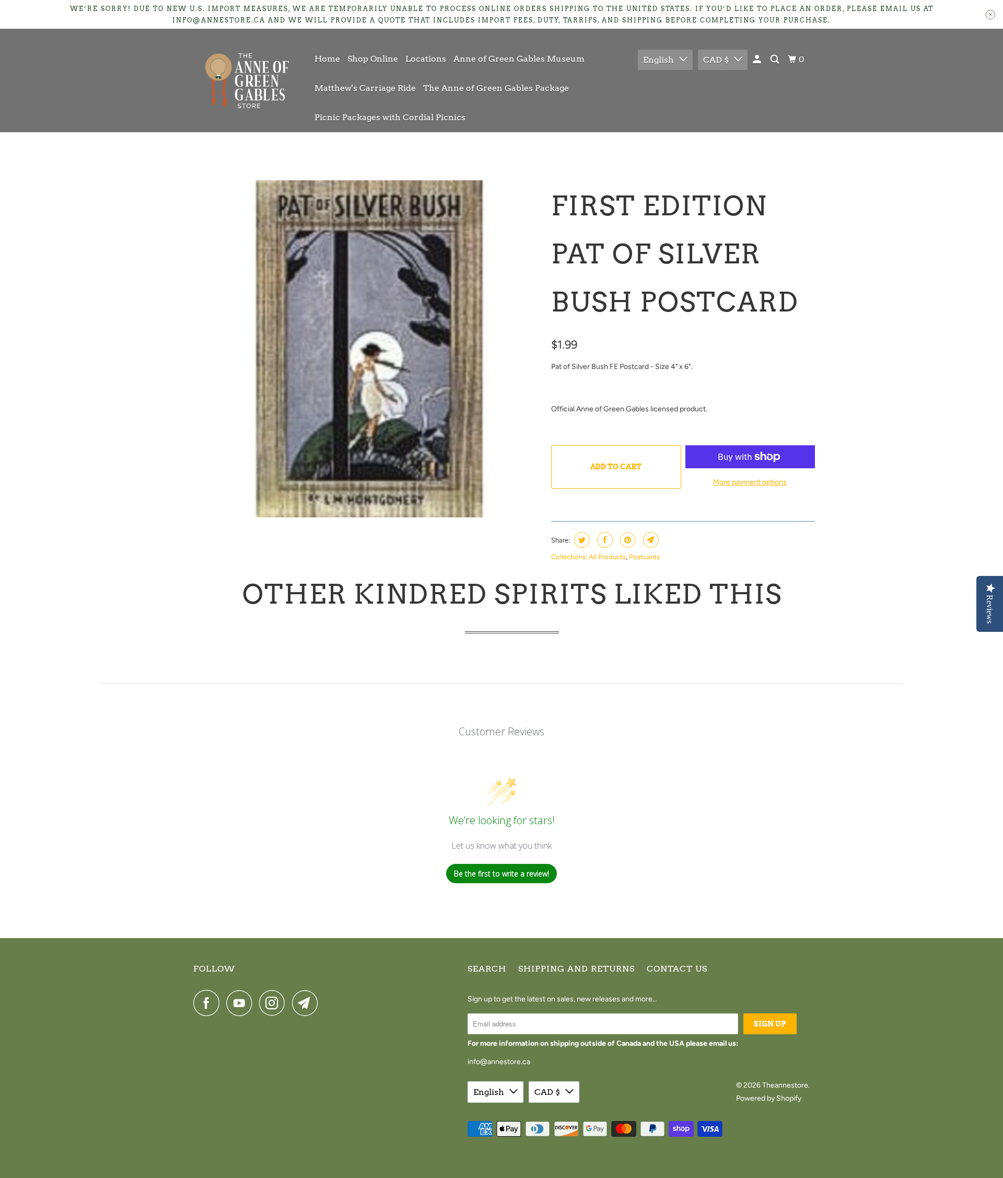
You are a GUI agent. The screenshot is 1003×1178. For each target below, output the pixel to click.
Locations (425, 59)
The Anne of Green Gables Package (496, 88)
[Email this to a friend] (649, 540)
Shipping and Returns (576, 969)
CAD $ (716, 60)
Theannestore (785, 1085)
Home (327, 59)
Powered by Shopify (768, 1098)
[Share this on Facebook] (603, 540)
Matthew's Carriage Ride (365, 88)
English (658, 60)
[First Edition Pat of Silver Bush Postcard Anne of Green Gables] (369, 348)
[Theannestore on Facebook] (209, 1003)
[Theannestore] (246, 81)
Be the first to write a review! (501, 874)
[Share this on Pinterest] (626, 540)
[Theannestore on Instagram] (274, 1003)
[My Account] (758, 60)
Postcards (644, 557)
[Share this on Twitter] (581, 540)
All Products (607, 557)
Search (487, 969)
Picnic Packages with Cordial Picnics (389, 117)
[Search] (775, 60)
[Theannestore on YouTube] (242, 1003)
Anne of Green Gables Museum (519, 59)
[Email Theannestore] (307, 1003)
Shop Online (372, 59)
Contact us (677, 969)
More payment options (750, 482)
